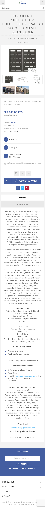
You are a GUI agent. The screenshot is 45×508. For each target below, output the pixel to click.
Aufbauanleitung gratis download (22, 428)
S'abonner (16, 468)
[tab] (22, 197)
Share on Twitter (22, 188)
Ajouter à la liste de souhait (16, 173)
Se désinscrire (30, 468)
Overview (23, 197)
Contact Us (22, 204)
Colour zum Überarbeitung (25, 376)
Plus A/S (13, 123)
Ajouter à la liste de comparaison (22, 173)
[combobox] (20, 8)
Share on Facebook (18, 188)
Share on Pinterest (27, 188)
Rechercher (42, 8)
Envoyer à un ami (28, 173)
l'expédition (13, 115)
